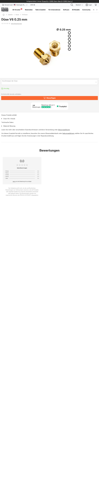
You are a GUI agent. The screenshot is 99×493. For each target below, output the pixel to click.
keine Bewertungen (16, 23)
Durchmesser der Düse (9, 81)
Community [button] (86, 10)
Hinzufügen (51, 98)
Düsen (17, 14)
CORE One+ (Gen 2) (55, 1)
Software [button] (66, 10)
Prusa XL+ (45, 1)
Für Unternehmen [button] (54, 10)
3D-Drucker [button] (17, 9)
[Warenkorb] (96, 4)
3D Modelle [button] (76, 10)
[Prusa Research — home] (5, 9)
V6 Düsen (25, 14)
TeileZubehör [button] (40, 10)
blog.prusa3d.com (64, 130)
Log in (14, 181)
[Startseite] (4, 14)
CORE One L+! (68, 1)
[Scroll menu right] (97, 10)
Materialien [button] (29, 10)
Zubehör (10, 14)
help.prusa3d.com (68, 133)
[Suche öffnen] (72, 4)
